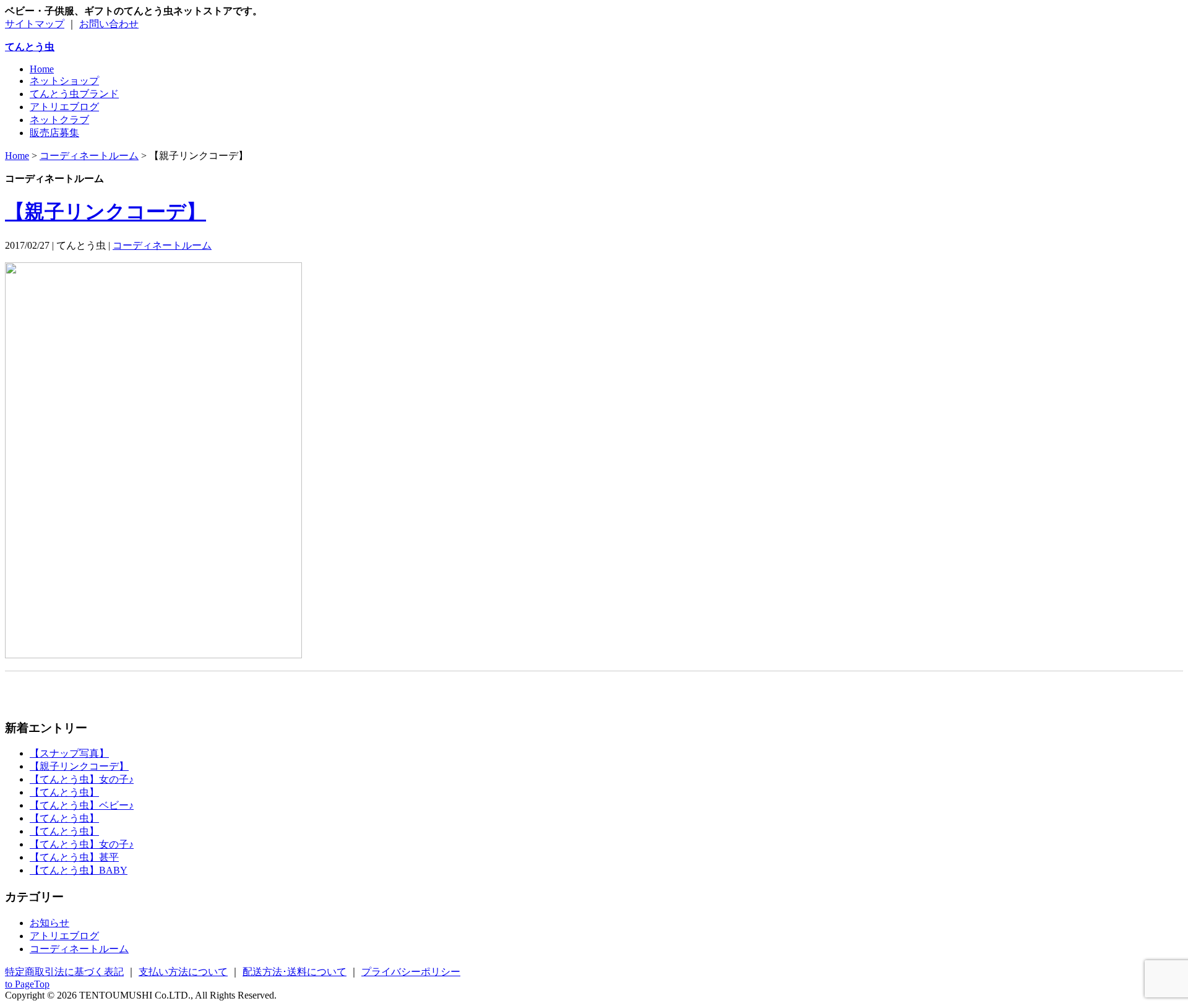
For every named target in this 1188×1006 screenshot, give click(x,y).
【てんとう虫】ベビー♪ (82, 805)
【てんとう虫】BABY (78, 870)
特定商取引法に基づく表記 (64, 971)
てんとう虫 (29, 46)
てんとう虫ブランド (74, 93)
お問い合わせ (109, 24)
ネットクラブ (59, 119)
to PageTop (27, 984)
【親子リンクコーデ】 (105, 211)
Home (42, 69)
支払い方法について (183, 971)
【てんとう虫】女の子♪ (82, 779)
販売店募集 (54, 132)
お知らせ (49, 923)
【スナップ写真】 (69, 753)
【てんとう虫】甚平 (74, 857)
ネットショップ (64, 80)
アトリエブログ (64, 106)
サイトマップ (34, 24)
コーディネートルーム (162, 245)
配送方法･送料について (294, 971)
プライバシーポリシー (410, 971)
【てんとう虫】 (64, 792)
